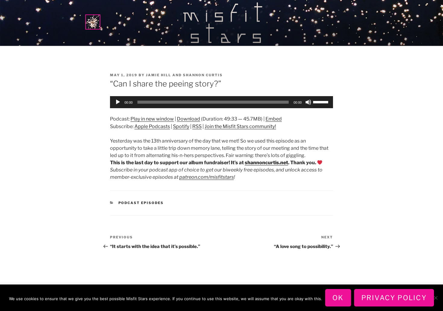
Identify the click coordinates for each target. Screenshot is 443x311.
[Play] (118, 102)
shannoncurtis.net (266, 162)
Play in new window (152, 119)
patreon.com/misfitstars (206, 177)
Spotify (181, 126)
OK (338, 298)
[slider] (321, 101)
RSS (197, 126)
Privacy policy (394, 298)
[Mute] (308, 102)
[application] (221, 102)
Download (188, 119)
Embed (273, 119)
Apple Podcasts (152, 126)
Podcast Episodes (141, 203)
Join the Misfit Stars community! (240, 126)
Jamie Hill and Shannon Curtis (184, 75)
